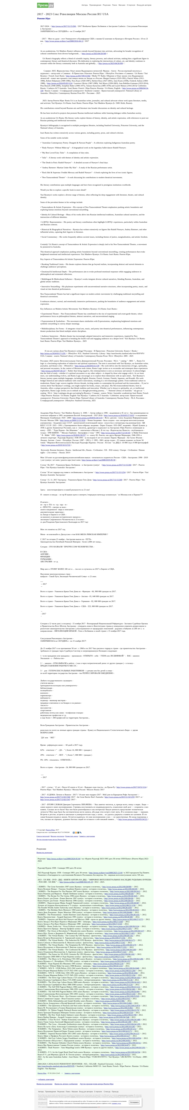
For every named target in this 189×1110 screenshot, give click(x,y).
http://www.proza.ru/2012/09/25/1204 (120, 971)
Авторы (85, 5)
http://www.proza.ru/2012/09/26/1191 (130, 1047)
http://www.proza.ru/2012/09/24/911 (116, 1040)
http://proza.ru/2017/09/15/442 (78, 76)
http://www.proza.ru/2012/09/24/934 (126, 1038)
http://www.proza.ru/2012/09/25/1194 (120, 975)
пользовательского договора (125, 1095)
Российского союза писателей (89, 1107)
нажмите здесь (116, 1103)
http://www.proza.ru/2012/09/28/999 (116, 887)
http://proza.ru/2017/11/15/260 (64, 26)
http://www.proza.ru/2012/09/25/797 (125, 1010)
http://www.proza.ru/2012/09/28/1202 (120, 954)
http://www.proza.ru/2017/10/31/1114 (131, 787)
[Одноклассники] (76, 832)
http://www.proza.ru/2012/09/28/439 (122, 889)
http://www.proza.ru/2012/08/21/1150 (120, 905)
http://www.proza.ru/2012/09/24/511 (126, 1043)
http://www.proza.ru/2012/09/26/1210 (108, 966)
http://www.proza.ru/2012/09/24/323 (115, 1054)
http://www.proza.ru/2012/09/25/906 (110, 1001)
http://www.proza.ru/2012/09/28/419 (118, 901)
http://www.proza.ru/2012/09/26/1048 (124, 968)
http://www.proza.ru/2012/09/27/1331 (112, 947)
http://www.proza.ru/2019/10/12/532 (55, 445)
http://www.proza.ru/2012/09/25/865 (118, 1008)
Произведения (95, 5)
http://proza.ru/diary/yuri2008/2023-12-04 (105, 873)
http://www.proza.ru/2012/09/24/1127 (115, 1036)
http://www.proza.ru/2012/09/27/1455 (120, 933)
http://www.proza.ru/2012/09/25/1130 (118, 980)
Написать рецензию (44, 853)
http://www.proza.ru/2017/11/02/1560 (55, 797)
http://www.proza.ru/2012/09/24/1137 (124, 1033)
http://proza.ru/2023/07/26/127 (53, 371)
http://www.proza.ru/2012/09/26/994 (124, 992)
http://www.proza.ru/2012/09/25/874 (125, 1006)
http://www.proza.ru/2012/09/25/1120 (118, 985)
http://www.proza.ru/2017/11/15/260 (116, 465)
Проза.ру (115, 1092)
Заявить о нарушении (87, 836)
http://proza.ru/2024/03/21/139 (87, 366)
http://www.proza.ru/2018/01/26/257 (71, 435)
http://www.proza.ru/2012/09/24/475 (115, 1045)
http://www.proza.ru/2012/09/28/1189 (121, 950)
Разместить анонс (71, 836)
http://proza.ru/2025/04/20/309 (94, 53)
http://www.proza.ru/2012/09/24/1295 (125, 1024)
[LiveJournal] (81, 832)
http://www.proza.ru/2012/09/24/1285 (120, 1026)
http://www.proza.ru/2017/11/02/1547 (55, 799)
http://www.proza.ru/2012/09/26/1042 (123, 973)
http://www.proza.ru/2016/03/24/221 (132, 819)
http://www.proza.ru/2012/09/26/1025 (126, 978)
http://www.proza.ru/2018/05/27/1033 (119, 415)
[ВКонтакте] (74, 832)
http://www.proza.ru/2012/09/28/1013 (125, 891)
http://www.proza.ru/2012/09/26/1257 (116, 961)
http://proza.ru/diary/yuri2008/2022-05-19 (76, 882)
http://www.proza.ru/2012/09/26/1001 (121, 989)
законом (73, 1096)
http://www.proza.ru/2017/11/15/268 (107, 480)
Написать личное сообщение (66, 1084)
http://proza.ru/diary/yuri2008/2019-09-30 (98, 460)
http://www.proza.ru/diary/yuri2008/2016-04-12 (64, 41)
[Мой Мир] (78, 832)
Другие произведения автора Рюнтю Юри (51, 839)
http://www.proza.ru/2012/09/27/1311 (109, 957)
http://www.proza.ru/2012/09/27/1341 (110, 943)
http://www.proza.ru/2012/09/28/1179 (121, 945)
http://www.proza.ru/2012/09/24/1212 (121, 1029)
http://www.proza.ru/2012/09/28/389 (118, 917)
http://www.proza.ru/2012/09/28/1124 (124, 926)
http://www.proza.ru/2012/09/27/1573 (128, 919)
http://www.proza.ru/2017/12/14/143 (115, 433)
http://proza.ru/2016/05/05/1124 (59, 83)
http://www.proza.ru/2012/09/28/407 (124, 903)
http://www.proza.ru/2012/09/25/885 (117, 1003)
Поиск (114, 5)
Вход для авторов (144, 5)
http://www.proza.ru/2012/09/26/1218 (108, 964)
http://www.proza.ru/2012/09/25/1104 (120, 994)
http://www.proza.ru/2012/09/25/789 (122, 1015)
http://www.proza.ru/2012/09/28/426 (118, 898)
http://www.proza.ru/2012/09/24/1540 (114, 1017)
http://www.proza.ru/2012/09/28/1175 (120, 940)
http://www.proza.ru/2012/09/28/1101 (125, 915)
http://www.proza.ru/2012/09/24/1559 (118, 1013)
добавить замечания (46, 1079)
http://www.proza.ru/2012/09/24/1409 (125, 1020)
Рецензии (107, 5)
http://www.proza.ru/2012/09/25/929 (124, 996)
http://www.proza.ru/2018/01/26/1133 (87, 418)
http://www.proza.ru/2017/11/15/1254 (110, 472)
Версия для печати (57, 836)
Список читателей (43, 836)
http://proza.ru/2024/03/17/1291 (53, 353)
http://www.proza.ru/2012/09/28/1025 (122, 896)
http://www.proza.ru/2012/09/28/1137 (129, 931)
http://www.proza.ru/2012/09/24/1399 (116, 1022)
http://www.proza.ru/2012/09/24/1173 (117, 1031)
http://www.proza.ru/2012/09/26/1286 (128, 959)
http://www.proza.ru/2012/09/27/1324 (111, 952)
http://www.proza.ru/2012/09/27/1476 (117, 929)
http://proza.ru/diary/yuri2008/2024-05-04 (63, 859)
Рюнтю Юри (43, 18)
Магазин (122, 5)
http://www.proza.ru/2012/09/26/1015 (126, 982)
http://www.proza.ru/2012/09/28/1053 (124, 910)
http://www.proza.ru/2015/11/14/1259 (120, 797)
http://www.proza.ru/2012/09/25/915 (115, 999)
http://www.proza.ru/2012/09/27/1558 (107, 924)
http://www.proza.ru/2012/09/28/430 (119, 894)
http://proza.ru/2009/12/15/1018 (72, 420)
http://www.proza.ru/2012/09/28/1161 (118, 936)
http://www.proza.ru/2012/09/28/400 (117, 912)
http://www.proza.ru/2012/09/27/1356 (110, 938)
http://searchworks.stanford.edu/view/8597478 (56, 1066)
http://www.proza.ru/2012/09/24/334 (125, 1052)
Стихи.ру (107, 1092)
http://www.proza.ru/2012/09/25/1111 (125, 987)
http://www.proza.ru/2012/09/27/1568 (108, 922)
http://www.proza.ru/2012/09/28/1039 (117, 908)
